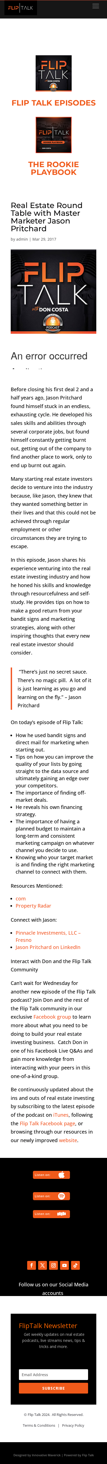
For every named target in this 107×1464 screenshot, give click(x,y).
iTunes (61, 1114)
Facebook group (52, 1016)
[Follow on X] (42, 1265)
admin (22, 239)
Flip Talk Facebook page (47, 1123)
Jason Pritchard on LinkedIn (48, 947)
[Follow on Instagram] (53, 1265)
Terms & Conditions (39, 1425)
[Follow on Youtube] (64, 1265)
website (68, 1140)
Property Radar (33, 905)
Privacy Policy (73, 1425)
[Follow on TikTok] (75, 1265)
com (21, 898)
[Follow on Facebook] (31, 1265)
